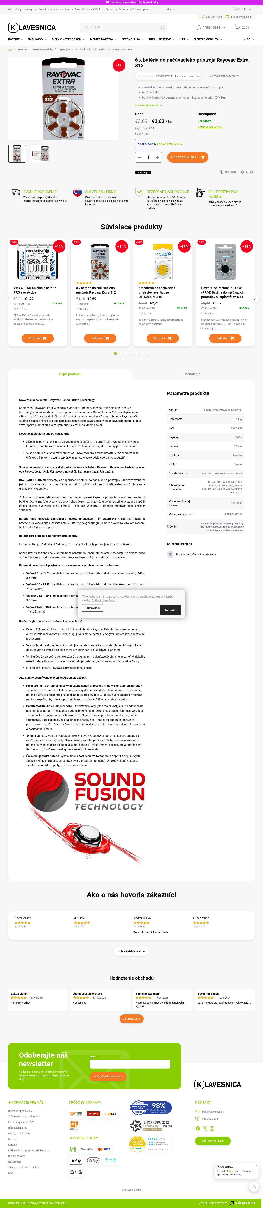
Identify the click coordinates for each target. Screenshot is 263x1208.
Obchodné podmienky (20, 9)
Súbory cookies (16, 1156)
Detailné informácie (147, 105)
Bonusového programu (169, 143)
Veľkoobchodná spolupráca (23, 1167)
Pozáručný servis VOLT (87, 9)
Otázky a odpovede (140, 9)
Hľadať (162, 27)
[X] (205, 1127)
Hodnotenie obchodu (131, 978)
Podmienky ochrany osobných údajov (29, 1150)
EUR (244, 9)
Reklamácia (14, 1161)
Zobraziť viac (131, 1018)
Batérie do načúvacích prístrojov (196, 554)
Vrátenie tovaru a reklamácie (53, 9)
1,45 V (238, 437)
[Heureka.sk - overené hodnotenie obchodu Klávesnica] (150, 1144)
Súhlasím (170, 610)
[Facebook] (197, 1127)
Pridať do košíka (184, 157)
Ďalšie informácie (103, 600)
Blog (10, 1173)
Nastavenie (92, 608)
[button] (115, 353)
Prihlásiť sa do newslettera (108, 1076)
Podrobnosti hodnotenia (187, 76)
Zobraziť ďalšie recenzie (131, 951)
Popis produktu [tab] (70, 374)
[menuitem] (16, 39)
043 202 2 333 (210, 1118)
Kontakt (12, 1144)
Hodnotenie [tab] (191, 374)
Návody (12, 1139)
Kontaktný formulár (213, 1140)
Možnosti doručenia (210, 127)
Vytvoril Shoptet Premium (213, 1203)
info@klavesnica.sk (213, 1111)
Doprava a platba (115, 9)
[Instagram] (212, 1127)
